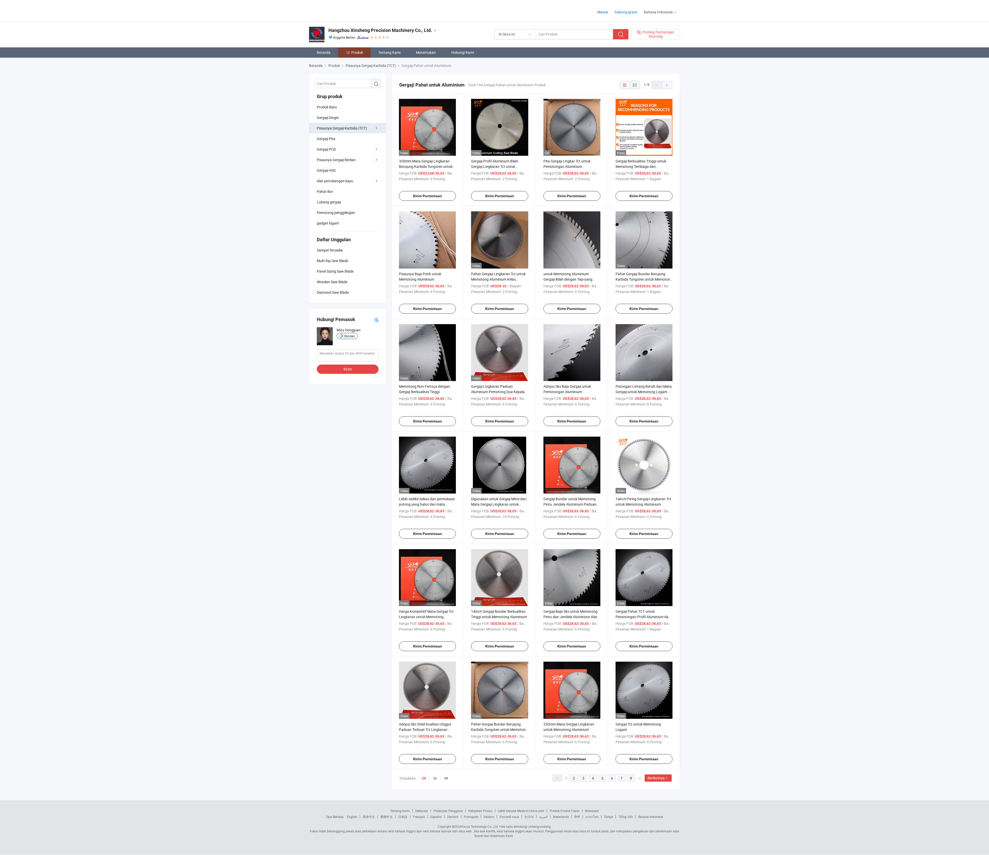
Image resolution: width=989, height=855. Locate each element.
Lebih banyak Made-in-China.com (521, 811)
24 (424, 778)
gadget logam (328, 223)
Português (471, 817)
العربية (543, 817)
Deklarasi (421, 811)
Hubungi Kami (462, 52)
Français (419, 817)
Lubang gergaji (329, 202)
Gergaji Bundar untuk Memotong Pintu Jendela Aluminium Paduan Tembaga (569, 504)
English (352, 817)
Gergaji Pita (326, 138)
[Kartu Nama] (376, 319)
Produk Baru (327, 107)
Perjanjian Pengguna (448, 811)
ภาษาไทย (592, 817)
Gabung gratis (626, 12)
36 (435, 778)
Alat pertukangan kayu (335, 180)
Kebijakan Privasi (480, 811)
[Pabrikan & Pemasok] (342, 10)
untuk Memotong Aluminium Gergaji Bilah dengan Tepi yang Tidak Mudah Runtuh (567, 279)
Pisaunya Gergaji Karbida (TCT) (342, 128)
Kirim (348, 369)
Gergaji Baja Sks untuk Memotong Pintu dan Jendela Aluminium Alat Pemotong (570, 617)
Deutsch (452, 817)
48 (446, 778)
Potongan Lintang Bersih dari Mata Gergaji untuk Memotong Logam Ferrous (644, 392)
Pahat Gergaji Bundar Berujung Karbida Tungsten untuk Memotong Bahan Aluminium (499, 729)
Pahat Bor (325, 191)
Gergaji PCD (326, 149)
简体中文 (369, 817)
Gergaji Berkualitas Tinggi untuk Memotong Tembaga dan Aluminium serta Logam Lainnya (641, 166)
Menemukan (426, 52)
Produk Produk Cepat (564, 811)
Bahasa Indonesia (650, 817)
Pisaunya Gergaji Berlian (336, 159)
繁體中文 (386, 817)
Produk (357, 52)
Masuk (602, 12)
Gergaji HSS (326, 170)
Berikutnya (656, 777)
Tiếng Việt (625, 817)
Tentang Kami (389, 52)
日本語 (402, 817)
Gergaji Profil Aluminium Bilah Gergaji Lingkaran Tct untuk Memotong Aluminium (494, 166)
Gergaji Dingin (328, 117)
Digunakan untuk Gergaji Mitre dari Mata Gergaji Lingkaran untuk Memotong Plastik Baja (498, 504)
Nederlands (561, 817)
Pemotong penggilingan (336, 212)
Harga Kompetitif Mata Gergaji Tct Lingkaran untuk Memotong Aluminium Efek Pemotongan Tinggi (427, 617)
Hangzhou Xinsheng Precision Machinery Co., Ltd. (380, 30)
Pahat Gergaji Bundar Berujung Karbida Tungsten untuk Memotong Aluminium (644, 279)
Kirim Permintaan (427, 196)
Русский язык (509, 817)
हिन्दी (577, 817)
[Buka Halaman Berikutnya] (667, 85)
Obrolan (349, 336)
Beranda (323, 52)
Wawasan (592, 811)
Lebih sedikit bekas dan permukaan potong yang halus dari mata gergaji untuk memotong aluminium (427, 504)
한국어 (529, 817)
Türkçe (608, 817)
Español (436, 817)
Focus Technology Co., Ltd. (480, 826)
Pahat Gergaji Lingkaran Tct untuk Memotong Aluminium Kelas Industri (498, 279)
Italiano (489, 817)
